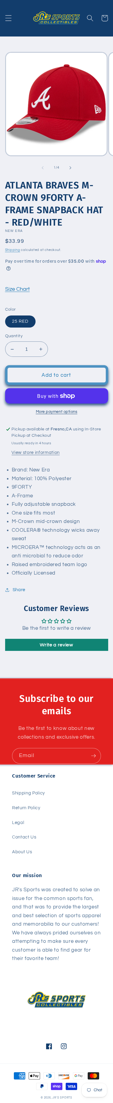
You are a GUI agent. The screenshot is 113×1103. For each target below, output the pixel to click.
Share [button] (19, 589)
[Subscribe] (93, 756)
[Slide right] (70, 167)
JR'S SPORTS (62, 1097)
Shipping (12, 250)
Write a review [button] (56, 644)
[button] (8, 18)
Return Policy (26, 807)
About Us (22, 851)
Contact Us (24, 837)
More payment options (56, 412)
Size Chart (17, 289)
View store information (35, 452)
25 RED (20, 321)
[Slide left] (42, 167)
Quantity (14, 336)
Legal (18, 822)
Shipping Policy (28, 793)
